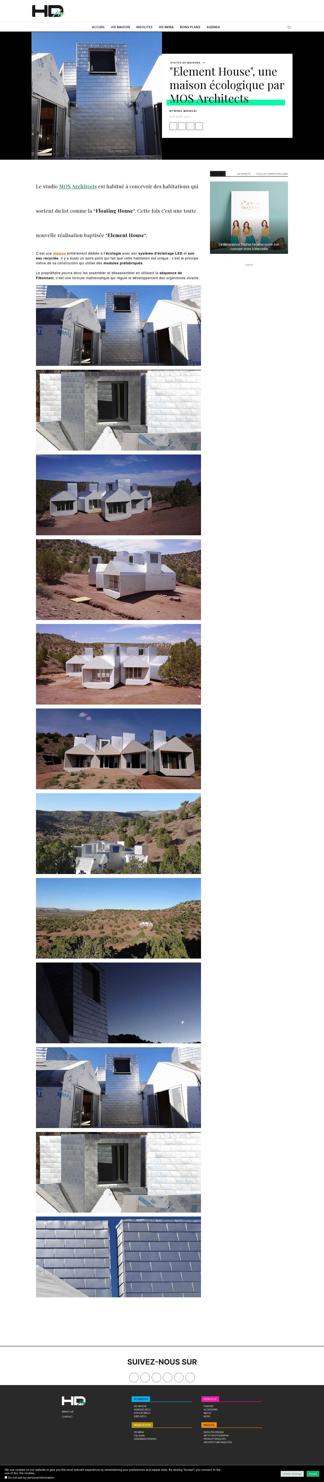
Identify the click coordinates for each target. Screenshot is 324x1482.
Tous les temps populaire (272, 173)
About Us (68, 1411)
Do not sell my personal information (31, 1477)
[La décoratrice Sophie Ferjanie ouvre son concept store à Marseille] (249, 217)
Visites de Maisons (185, 63)
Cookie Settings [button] (292, 1473)
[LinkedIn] (167, 1377)
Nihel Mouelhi (185, 111)
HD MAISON (141, 1399)
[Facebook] (173, 126)
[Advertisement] (167, 10)
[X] (182, 126)
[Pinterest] (190, 126)
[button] (289, 27)
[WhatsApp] (199, 126)
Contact (67, 1416)
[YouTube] (179, 1377)
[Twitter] (190, 1377)
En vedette (243, 173)
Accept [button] (313, 1473)
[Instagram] (156, 1377)
